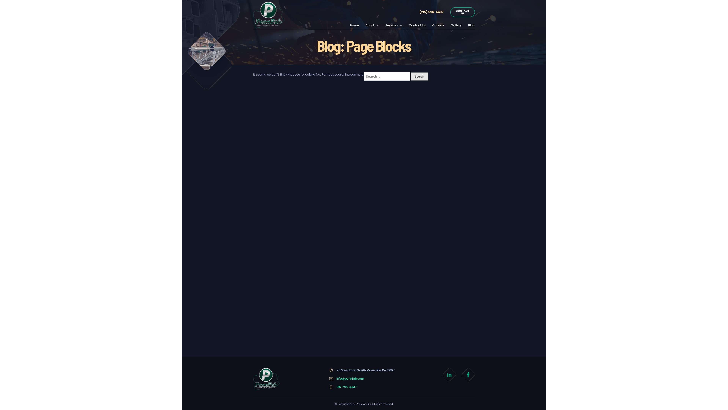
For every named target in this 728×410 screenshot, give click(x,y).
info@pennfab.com (350, 378)
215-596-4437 (347, 387)
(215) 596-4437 (431, 12)
